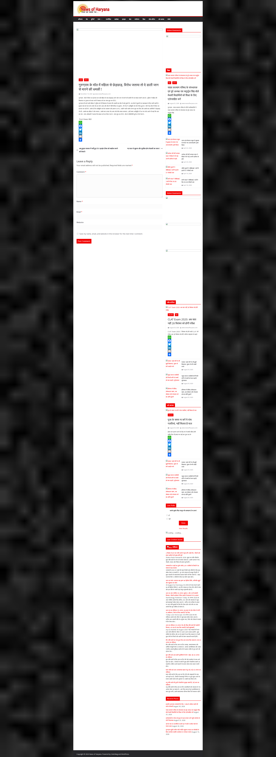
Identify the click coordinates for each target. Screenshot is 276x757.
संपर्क (169, 19)
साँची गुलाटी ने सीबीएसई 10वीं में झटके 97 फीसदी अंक (190, 169)
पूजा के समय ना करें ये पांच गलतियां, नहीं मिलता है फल (180, 421)
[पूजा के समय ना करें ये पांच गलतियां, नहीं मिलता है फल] (183, 410)
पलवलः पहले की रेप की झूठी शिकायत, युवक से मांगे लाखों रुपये (189, 364)
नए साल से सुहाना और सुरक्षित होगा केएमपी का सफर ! (143, 148)
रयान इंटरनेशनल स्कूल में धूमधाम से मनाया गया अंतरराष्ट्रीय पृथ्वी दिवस (190, 142)
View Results (183, 528)
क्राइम (124, 19)
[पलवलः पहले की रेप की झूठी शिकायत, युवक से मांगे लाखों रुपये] (173, 366)
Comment (81, 172)
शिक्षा (144, 19)
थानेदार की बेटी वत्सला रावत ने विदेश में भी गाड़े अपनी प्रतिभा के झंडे (190, 156)
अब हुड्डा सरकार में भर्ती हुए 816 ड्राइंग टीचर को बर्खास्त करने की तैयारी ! (98, 150)
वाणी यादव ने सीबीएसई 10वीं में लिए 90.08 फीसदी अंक (190, 181)
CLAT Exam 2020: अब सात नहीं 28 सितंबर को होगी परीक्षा (182, 321)
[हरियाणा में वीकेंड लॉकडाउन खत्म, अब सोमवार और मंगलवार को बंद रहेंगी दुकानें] (173, 393)
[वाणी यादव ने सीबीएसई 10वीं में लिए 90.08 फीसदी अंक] (173, 182)
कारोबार (116, 19)
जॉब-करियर (152, 19)
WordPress (125, 754)
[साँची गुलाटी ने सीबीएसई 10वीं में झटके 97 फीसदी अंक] (173, 171)
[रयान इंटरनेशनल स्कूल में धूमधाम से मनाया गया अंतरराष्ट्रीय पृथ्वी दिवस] (173, 144)
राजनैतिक (108, 19)
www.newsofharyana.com (103, 94)
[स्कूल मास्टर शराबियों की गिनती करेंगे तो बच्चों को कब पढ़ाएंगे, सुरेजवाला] (173, 379)
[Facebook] (119, 126)
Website (80, 222)
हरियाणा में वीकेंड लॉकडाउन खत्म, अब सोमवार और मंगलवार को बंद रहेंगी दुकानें (190, 392)
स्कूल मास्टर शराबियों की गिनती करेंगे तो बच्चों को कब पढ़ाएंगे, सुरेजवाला (190, 378)
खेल (130, 19)
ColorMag (114, 754)
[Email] (119, 136)
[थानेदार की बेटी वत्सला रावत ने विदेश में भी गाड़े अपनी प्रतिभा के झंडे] (173, 158)
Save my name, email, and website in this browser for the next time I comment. (111, 234)
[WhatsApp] (119, 122)
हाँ (169, 515)
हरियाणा (80, 19)
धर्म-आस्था (161, 19)
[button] (101, 19)
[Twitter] (119, 129)
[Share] (119, 140)
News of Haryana (95, 754)
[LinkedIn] (119, 133)
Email (79, 212)
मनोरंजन (137, 19)
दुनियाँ (92, 19)
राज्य (99, 19)
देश (87, 19)
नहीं (169, 519)
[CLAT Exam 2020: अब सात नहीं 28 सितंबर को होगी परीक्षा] (183, 308)
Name (80, 201)
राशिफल (175, 547)
